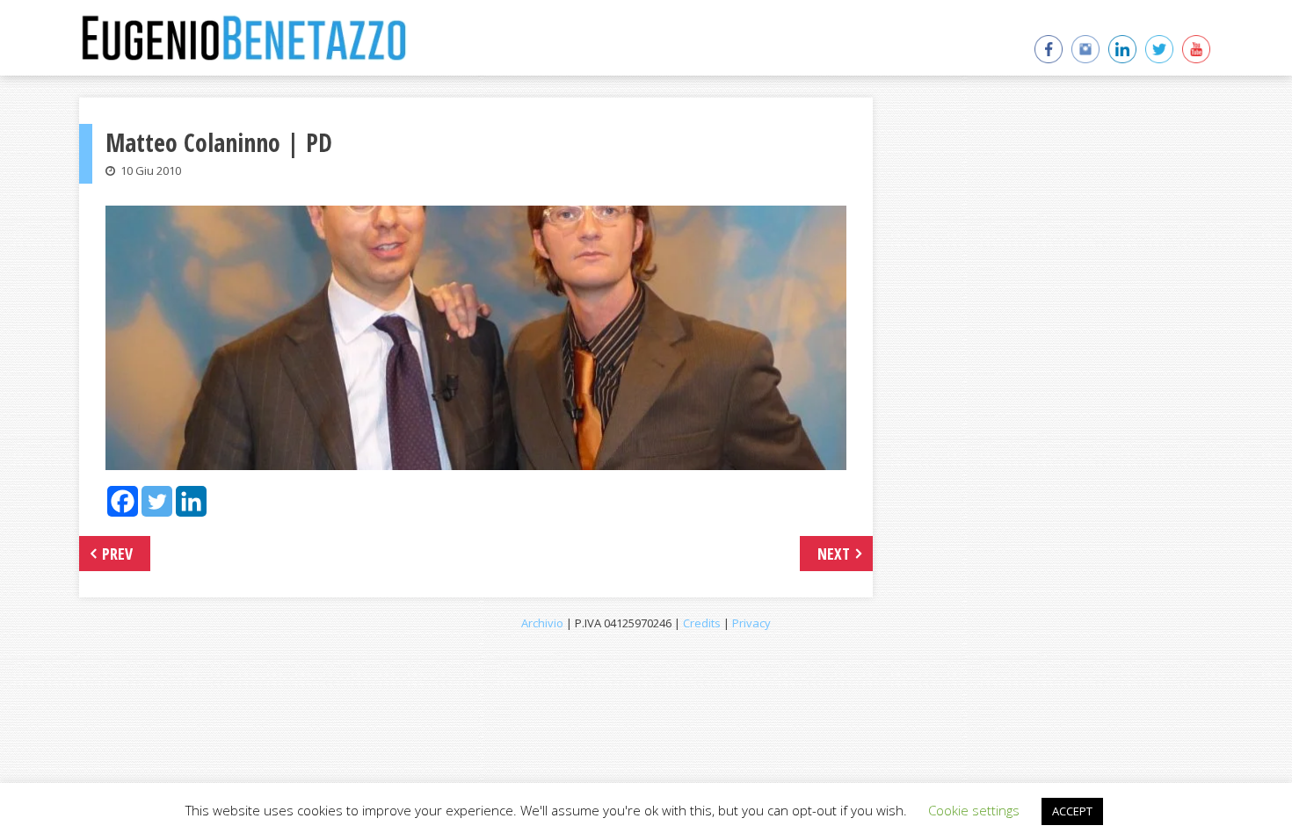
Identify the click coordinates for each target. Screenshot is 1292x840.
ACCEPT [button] (1072, 811)
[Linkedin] (191, 501)
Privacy (751, 623)
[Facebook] (122, 501)
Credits (702, 623)
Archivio (542, 623)
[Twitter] (157, 501)
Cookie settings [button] (974, 810)
